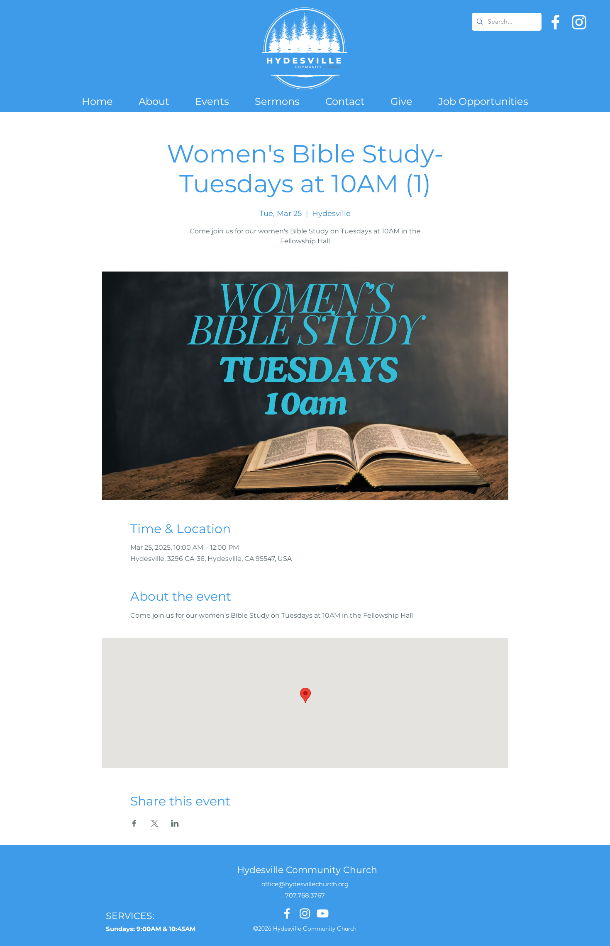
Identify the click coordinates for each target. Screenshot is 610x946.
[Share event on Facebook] (134, 823)
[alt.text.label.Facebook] (555, 22)
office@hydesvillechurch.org (305, 884)
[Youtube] (322, 913)
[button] (154, 101)
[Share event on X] (155, 823)
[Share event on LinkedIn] (175, 823)
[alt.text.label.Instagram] (579, 22)
